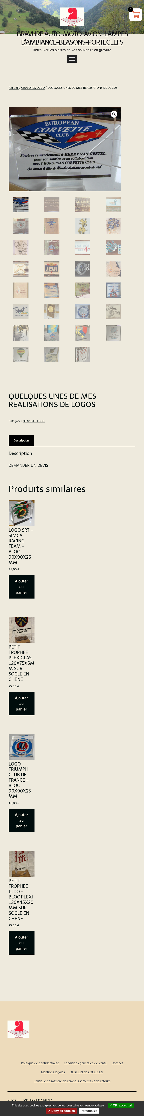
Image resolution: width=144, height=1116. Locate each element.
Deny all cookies (63, 1110)
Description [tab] (21, 440)
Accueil (14, 87)
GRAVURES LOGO (33, 87)
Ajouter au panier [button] (21, 587)
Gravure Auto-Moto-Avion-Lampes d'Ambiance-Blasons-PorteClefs (72, 38)
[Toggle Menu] (72, 59)
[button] (114, 114)
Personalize (89, 1110)
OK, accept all (122, 1105)
